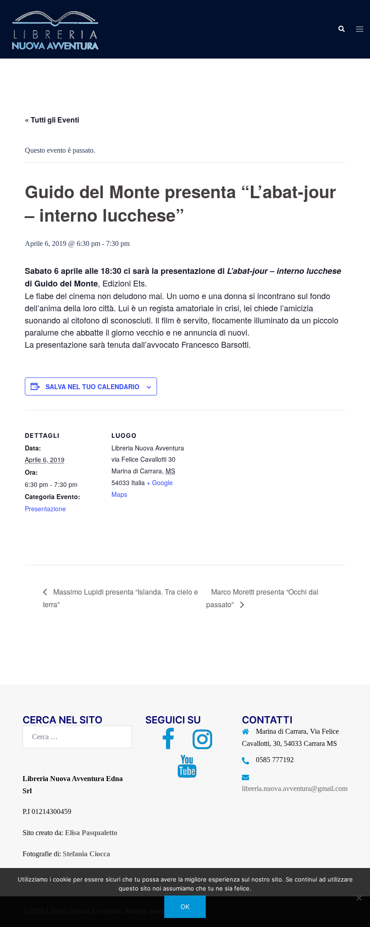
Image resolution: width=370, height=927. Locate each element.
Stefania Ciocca (86, 854)
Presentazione (45, 508)
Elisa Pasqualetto (91, 832)
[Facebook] (168, 745)
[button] (341, 29)
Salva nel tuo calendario (92, 386)
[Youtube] (187, 772)
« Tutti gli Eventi (52, 119)
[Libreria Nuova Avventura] (54, 28)
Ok (185, 906)
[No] (358, 897)
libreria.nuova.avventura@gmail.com (294, 788)
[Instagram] (202, 745)
